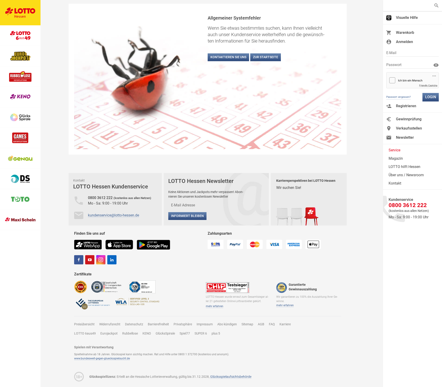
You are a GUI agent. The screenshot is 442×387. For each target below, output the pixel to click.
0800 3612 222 (100, 198)
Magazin (396, 158)
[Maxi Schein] (20, 220)
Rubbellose (130, 333)
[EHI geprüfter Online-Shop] (80, 287)
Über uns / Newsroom (406, 175)
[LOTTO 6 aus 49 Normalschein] (20, 35)
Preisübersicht (84, 324)
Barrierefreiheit (158, 324)
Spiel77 (185, 333)
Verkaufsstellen (409, 128)
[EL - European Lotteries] (92, 303)
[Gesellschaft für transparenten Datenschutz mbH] (108, 286)
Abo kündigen (227, 324)
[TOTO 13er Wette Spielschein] (20, 199)
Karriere (285, 324)
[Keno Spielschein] (20, 97)
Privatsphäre (183, 324)
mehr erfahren (214, 306)
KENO (146, 333)
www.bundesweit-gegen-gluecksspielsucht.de (102, 358)
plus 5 (216, 333)
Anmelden (404, 42)
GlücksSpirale (165, 333)
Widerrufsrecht (109, 324)
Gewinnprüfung (409, 119)
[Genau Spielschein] (20, 158)
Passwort (393, 65)
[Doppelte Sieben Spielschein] (20, 179)
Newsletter (405, 137)
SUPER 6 (201, 333)
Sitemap (247, 324)
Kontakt (395, 183)
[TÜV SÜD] (142, 287)
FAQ (272, 324)
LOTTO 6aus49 (85, 333)
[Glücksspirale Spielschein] (20, 117)
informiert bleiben (187, 216)
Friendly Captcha (428, 85)
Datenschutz (134, 324)
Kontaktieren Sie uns (228, 57)
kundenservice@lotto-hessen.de (113, 215)
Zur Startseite (265, 57)
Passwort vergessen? (398, 96)
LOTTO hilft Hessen (404, 167)
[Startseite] (20, 12)
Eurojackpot (109, 333)
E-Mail (391, 53)
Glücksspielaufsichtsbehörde (230, 376)
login (430, 97)
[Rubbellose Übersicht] (20, 76)
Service (394, 150)
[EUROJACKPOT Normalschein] (20, 56)
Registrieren (406, 106)
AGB (261, 324)
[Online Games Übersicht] (20, 138)
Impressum (205, 324)
